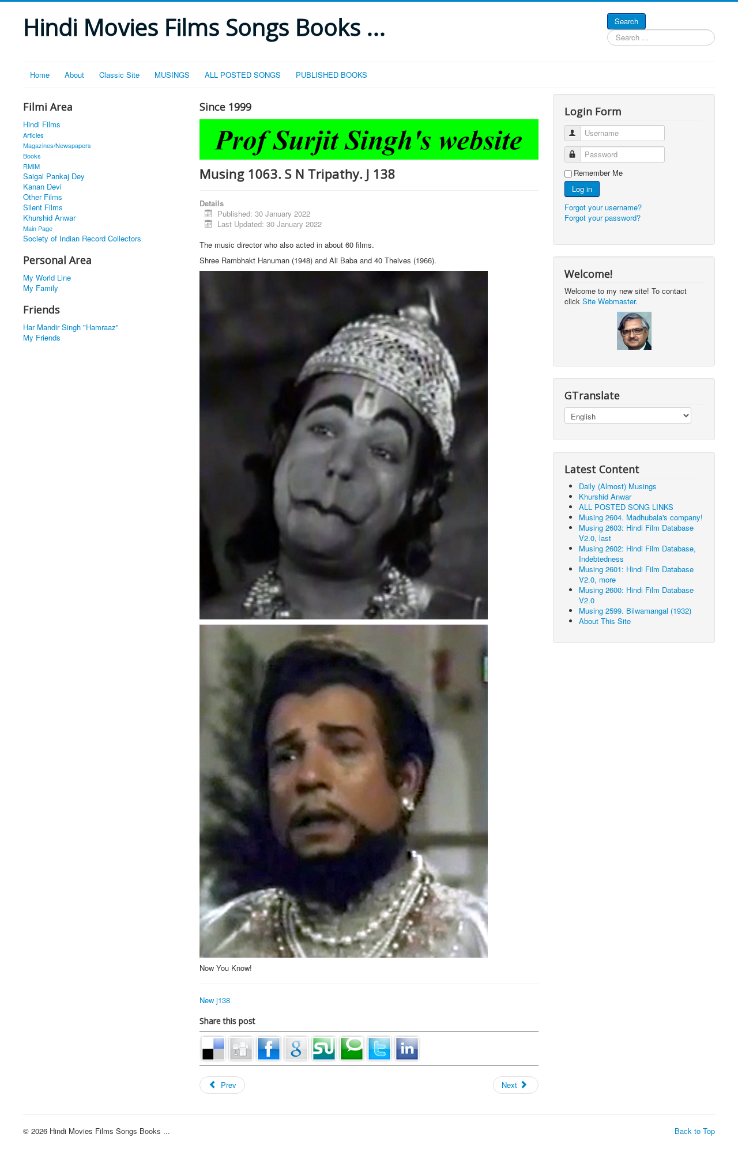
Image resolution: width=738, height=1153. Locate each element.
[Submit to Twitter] (379, 1047)
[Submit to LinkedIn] (407, 1047)
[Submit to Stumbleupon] (324, 1047)
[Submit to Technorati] (352, 1047)
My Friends (42, 337)
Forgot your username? (603, 207)
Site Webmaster (608, 301)
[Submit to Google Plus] (296, 1047)
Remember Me (598, 173)
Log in (582, 188)
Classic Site (119, 74)
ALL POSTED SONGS (243, 74)
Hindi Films (42, 124)
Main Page (37, 228)
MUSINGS (172, 74)
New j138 (214, 1000)
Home (40, 74)
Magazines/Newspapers (57, 145)
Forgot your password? (602, 217)
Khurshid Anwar (49, 218)
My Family (40, 288)
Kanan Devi (42, 187)
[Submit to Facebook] (269, 1047)
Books (32, 155)
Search (626, 21)
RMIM (31, 166)
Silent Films (43, 207)
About (74, 74)
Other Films (42, 197)
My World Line (47, 278)
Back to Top (695, 1130)
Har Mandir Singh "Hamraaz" (71, 327)
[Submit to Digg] (241, 1047)
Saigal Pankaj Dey (54, 176)
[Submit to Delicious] (213, 1047)
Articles (33, 134)
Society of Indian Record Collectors (82, 238)
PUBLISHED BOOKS (331, 74)
